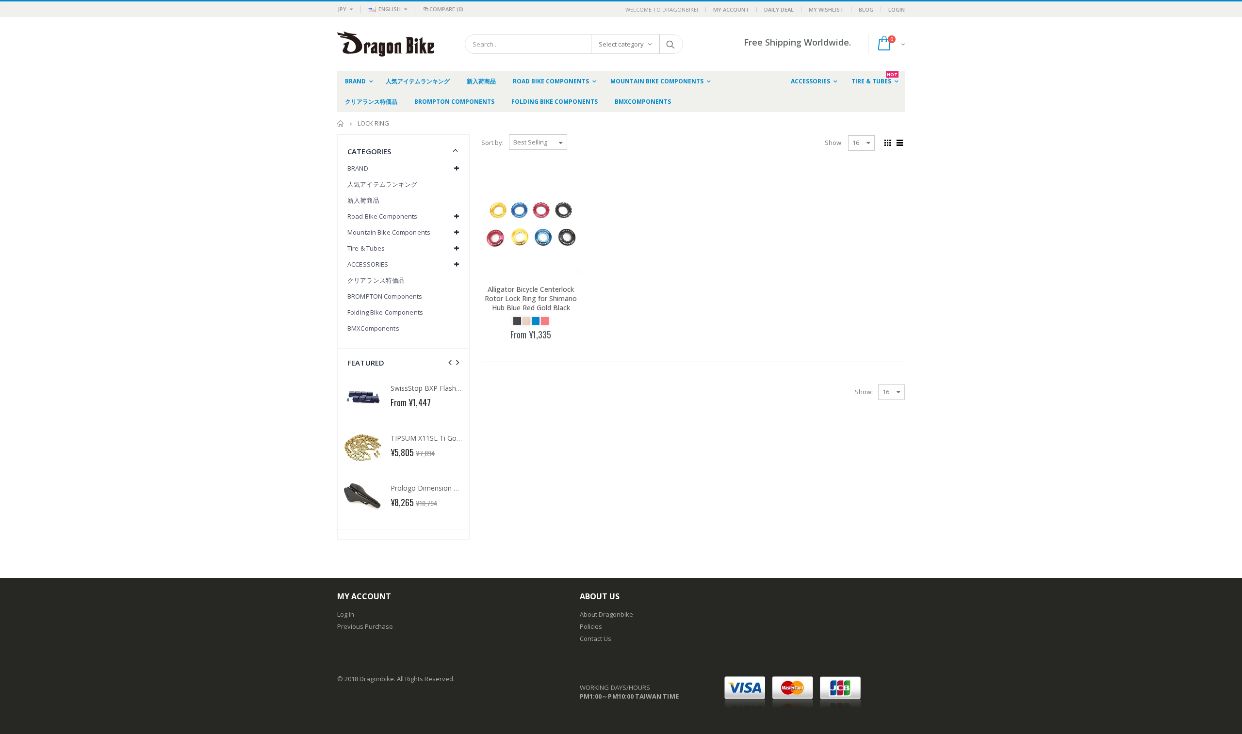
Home (340, 123)
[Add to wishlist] (508, 352)
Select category (621, 44)
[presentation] (450, 362)
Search (671, 44)
